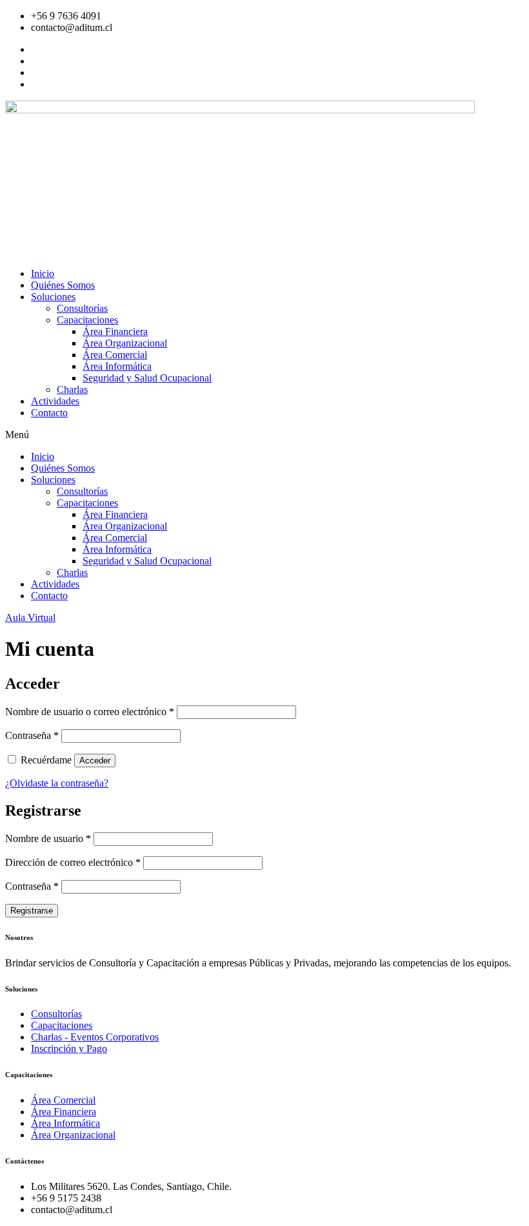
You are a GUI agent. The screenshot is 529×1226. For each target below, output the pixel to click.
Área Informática (117, 366)
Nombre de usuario (48, 838)
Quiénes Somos (63, 285)
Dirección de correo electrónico (73, 862)
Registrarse (31, 910)
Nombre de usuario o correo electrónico (89, 711)
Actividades (55, 401)
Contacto (49, 412)
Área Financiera (115, 331)
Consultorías (82, 308)
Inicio (42, 273)
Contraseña (32, 735)
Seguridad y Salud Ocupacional (147, 377)
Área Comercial (115, 354)
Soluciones (53, 296)
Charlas (72, 389)
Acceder (94, 760)
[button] (264, 435)
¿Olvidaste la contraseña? (56, 783)
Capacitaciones (87, 319)
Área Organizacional (125, 343)
